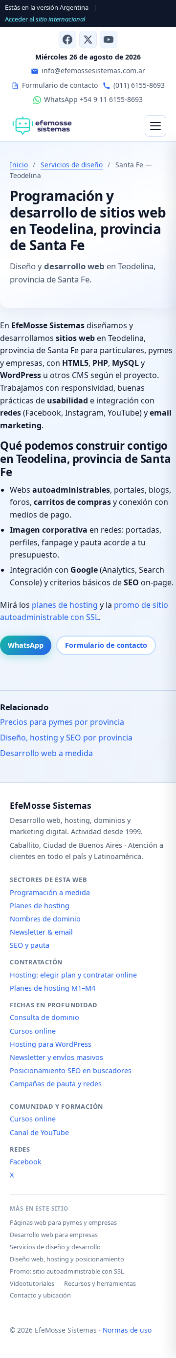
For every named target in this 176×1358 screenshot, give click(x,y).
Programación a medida (50, 892)
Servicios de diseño (72, 164)
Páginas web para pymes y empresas (63, 1222)
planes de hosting (65, 604)
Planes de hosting (39, 905)
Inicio (19, 164)
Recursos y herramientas (100, 1283)
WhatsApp (26, 645)
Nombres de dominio (45, 918)
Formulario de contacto (106, 645)
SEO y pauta (29, 945)
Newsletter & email (41, 932)
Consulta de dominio (44, 1017)
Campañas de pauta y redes (56, 1083)
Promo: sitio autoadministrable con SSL (67, 1271)
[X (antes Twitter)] (88, 39)
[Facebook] (67, 39)
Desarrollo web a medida (46, 753)
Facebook (26, 1161)
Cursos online (33, 1031)
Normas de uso (127, 1330)
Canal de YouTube (39, 1132)
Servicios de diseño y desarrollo (55, 1246)
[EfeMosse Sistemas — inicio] (42, 126)
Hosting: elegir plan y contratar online (73, 974)
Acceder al (45, 19)
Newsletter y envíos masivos (56, 1057)
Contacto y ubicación (40, 1295)
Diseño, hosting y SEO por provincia (66, 737)
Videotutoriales (32, 1283)
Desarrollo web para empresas (54, 1234)
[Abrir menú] (155, 126)
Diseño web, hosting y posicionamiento (67, 1259)
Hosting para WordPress (50, 1044)
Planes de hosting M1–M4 (52, 988)
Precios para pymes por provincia (62, 722)
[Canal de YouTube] (108, 39)
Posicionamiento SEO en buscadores (71, 1070)
